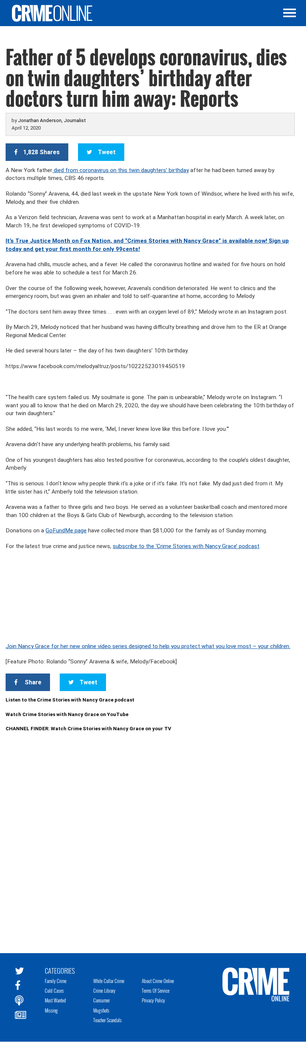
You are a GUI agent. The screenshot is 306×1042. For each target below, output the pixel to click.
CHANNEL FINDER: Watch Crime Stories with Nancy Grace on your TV (88, 728)
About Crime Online (158, 981)
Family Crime (55, 981)
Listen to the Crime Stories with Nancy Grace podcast (70, 700)
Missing (51, 1010)
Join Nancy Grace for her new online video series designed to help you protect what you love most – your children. (148, 646)
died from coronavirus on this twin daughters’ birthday (120, 170)
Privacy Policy (153, 1000)
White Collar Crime (108, 981)
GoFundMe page (66, 530)
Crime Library (104, 990)
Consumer (101, 1000)
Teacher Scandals (107, 1020)
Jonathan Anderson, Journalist (52, 120)
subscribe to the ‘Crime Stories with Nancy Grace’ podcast (186, 546)
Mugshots (101, 1010)
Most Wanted (55, 1000)
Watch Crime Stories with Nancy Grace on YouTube (67, 714)
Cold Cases (54, 990)
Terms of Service (155, 990)
